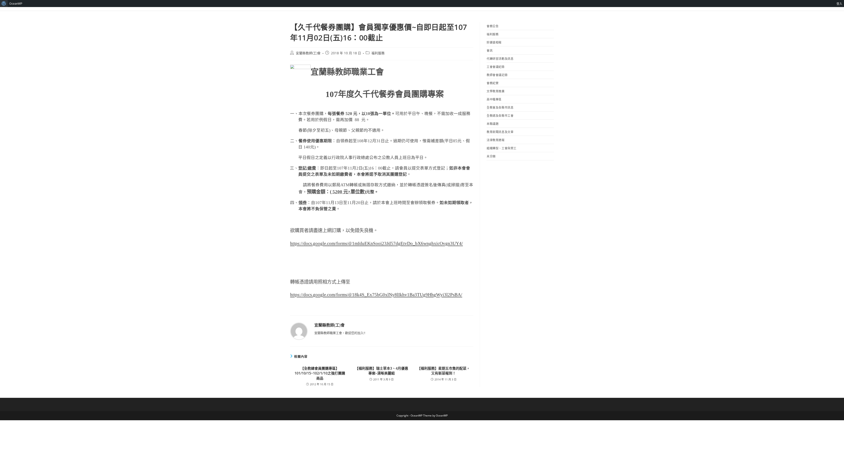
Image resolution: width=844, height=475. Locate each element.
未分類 (491, 156)
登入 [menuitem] (839, 3)
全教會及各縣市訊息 (500, 107)
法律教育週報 (496, 140)
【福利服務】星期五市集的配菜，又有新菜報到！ (443, 371)
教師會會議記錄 (497, 75)
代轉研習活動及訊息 (500, 58)
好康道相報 (494, 42)
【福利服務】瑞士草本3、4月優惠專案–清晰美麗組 (381, 371)
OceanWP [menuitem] (15, 3)
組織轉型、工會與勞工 (502, 148)
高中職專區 (494, 99)
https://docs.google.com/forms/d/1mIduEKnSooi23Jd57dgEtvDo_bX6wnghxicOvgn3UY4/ (376, 243)
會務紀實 (492, 83)
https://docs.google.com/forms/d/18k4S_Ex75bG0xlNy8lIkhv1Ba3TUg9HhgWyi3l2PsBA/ (376, 294)
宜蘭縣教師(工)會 (308, 53)
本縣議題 (492, 124)
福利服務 (378, 53)
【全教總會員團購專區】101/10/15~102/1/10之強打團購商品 (320, 373)
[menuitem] (4, 3)
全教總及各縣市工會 (500, 115)
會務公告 (492, 26)
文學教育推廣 (496, 91)
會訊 (490, 50)
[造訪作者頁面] (299, 331)
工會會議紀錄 (496, 67)
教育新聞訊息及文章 (500, 132)
